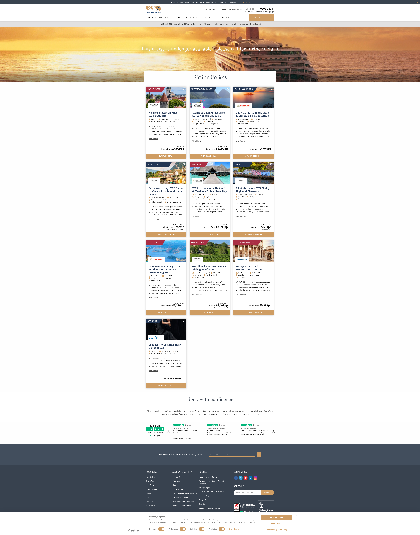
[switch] (183, 529)
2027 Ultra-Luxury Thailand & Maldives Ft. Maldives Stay (209, 189)
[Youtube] (246, 478)
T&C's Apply (245, 2)
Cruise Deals (151, 18)
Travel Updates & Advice (181, 505)
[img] (166, 97)
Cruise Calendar (152, 489)
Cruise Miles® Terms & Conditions (211, 492)
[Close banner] (297, 515)
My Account (176, 481)
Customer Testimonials (154, 510)
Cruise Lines (164, 18)
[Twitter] (241, 478)
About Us (149, 501)
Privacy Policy (204, 500)
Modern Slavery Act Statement (210, 508)
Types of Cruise (208, 18)
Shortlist (175, 485)
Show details (234, 529)
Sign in (223, 9)
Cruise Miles (225, 18)
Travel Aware (177, 510)
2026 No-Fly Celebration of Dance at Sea (165, 346)
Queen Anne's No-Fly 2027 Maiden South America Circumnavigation (164, 269)
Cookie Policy (204, 496)
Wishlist (212, 9)
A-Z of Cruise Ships (153, 485)
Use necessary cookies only (276, 530)
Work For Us (150, 505)
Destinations (192, 18)
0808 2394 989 (266, 8)
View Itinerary (154, 139)
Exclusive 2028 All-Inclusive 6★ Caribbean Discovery (208, 114)
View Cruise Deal (165, 156)
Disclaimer (203, 504)
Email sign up (236, 9)
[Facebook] (236, 478)
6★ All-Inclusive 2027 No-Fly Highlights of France (209, 268)
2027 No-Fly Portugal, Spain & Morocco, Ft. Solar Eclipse (252, 114)
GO (259, 455)
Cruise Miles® (177, 489)
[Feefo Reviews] (266, 508)
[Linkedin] (250, 478)
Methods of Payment (180, 497)
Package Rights (204, 487)
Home (148, 493)
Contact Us (176, 477)
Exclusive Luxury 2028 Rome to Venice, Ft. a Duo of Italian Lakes (166, 191)
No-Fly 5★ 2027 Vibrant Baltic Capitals (163, 114)
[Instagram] (255, 478)
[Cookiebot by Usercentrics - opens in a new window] (134, 530)
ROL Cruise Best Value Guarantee (184, 493)
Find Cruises (150, 477)
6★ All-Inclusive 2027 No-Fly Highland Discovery (253, 189)
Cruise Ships (177, 18)
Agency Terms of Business (208, 477)
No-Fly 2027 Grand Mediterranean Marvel (249, 268)
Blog (147, 497)
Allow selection (276, 524)
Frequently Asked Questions (183, 501)
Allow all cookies (276, 517)
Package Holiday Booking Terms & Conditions (211, 482)
